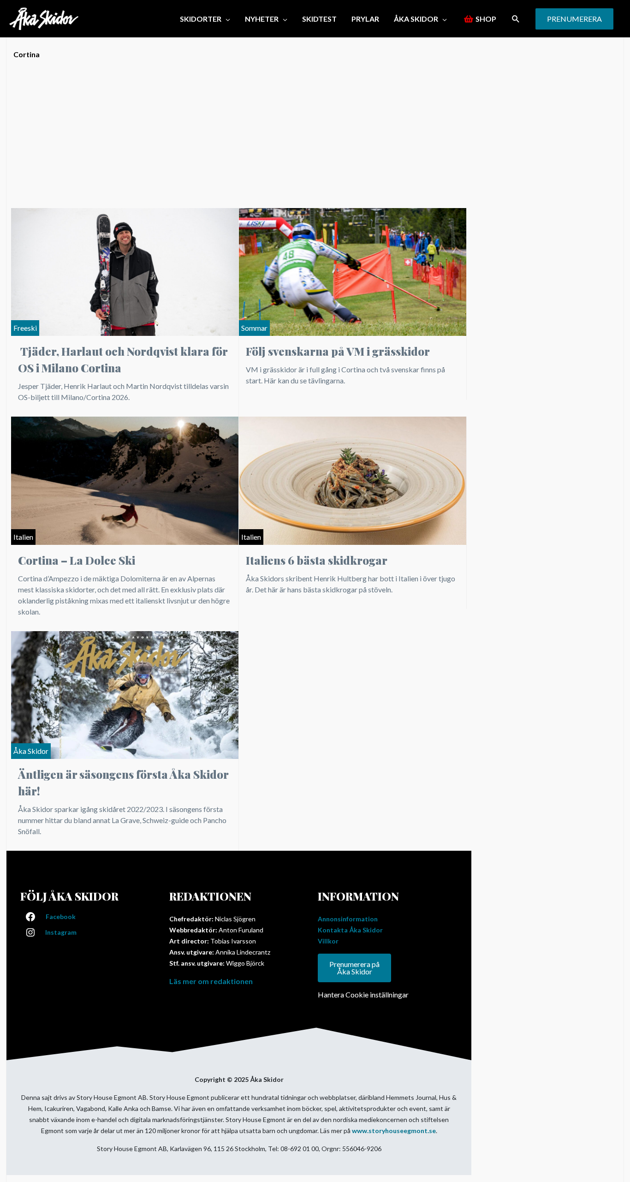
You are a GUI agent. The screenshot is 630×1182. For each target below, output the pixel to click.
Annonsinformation (348, 919)
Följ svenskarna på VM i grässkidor (338, 351)
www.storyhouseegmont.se (394, 1130)
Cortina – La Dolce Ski (76, 560)
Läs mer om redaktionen (211, 981)
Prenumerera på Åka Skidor (354, 968)
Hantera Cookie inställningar (363, 994)
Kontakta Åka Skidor (350, 930)
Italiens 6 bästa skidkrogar (316, 560)
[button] (516, 19)
